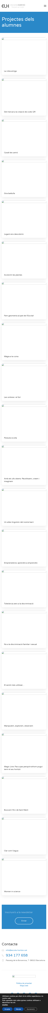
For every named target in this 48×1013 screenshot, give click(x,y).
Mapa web (24, 986)
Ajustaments (31, 1009)
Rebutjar (18, 1009)
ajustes (5, 1005)
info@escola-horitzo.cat (16, 950)
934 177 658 (17, 955)
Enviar (24, 921)
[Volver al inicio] (13, 6)
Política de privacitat (24, 983)
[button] (45, 6)
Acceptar (7, 1009)
